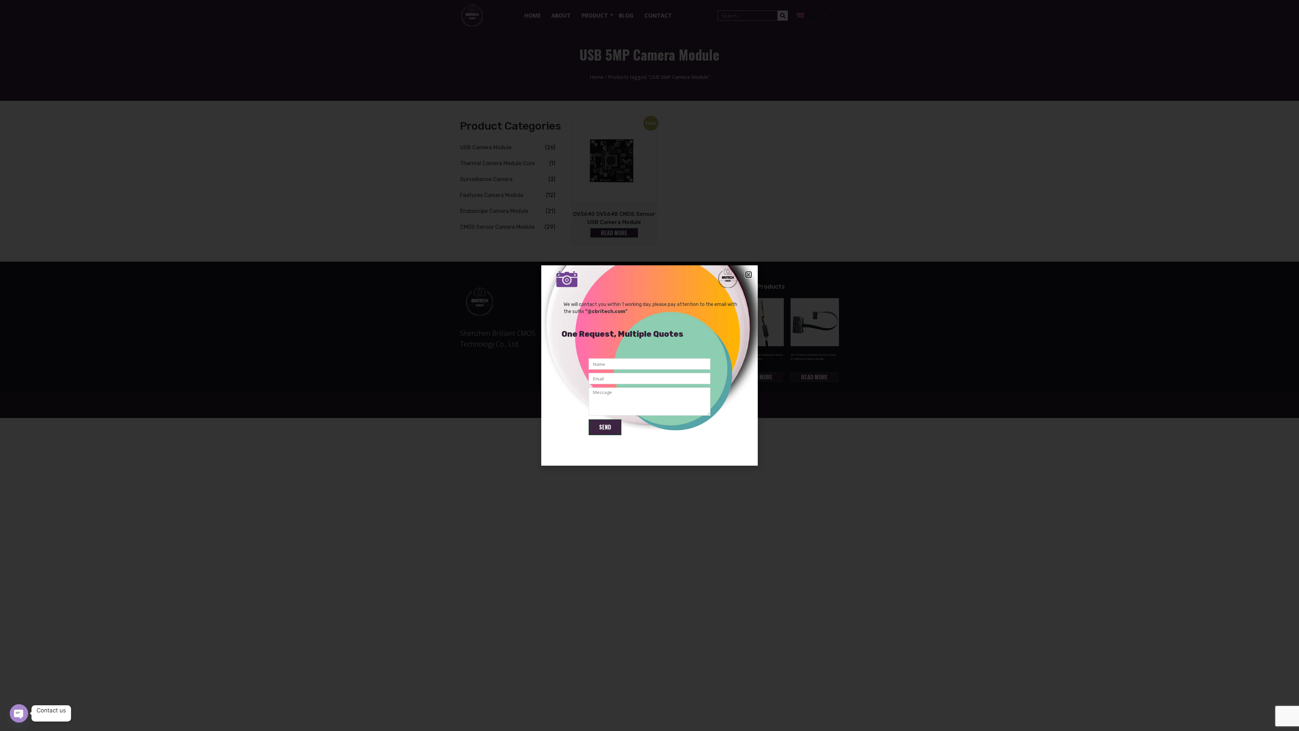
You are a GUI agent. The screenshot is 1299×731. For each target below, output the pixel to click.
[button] (748, 274)
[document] (649, 365)
